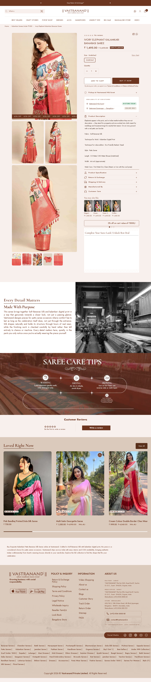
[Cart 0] (145, 11)
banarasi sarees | (8, 645)
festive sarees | (96, 660)
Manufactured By (95, 187)
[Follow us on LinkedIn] (146, 635)
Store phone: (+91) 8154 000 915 (116, 608)
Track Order (84, 603)
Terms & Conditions (113, 86)
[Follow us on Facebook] (125, 635)
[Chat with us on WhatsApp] (135, 11)
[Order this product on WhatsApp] (137, 34)
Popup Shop (47, 20)
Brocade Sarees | (81, 657)
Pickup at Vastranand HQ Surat (101, 92)
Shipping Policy (59, 586)
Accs (69, 20)
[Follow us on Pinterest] (135, 635)
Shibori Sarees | (40, 660)
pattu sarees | (6, 649)
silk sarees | (6, 664)
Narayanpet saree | (55, 645)
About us (83, 584)
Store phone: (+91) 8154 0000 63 (116, 597)
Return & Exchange (96, 177)
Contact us (83, 589)
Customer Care (94, 191)
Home (7, 26)
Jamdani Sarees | (109, 657)
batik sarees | (39, 645)
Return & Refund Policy (130, 86)
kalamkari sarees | (23, 649)
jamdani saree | (40, 649)
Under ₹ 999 (94, 20)
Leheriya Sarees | (25, 660)
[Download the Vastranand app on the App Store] (18, 591)
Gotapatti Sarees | (39, 657)
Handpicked (80, 20)
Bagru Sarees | (131, 653)
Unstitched (90, 60)
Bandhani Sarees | (8, 660)
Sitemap (82, 613)
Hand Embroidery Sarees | (60, 657)
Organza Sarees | (93, 649)
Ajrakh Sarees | (103, 653)
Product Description (96, 116)
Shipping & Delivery (96, 182)
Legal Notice (58, 601)
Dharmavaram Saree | (94, 645)
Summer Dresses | (87, 653)
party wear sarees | (79, 660)
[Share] (133, 34)
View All (141, 446)
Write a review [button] (96, 427)
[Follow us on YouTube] (141, 635)
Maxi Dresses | (44, 653)
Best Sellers (17, 20)
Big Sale (107, 20)
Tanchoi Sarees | (125, 657)
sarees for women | (132, 660)
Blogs (81, 594)
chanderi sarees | (24, 645)
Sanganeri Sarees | (22, 657)
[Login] (140, 11)
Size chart (135, 55)
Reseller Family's (59, 610)
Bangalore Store (123, 20)
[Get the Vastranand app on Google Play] (37, 591)
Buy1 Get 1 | (108, 649)
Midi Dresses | (57, 653)
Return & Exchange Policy (60, 580)
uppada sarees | (143, 645)
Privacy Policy (58, 596)
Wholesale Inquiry (60, 605)
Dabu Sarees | (6, 657)
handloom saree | (74, 649)
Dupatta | (22, 653)
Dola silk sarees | (112, 645)
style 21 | (146, 660)
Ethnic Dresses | (71, 653)
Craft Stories (32, 20)
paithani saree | (57, 649)
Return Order (85, 608)
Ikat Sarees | (95, 657)
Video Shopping (86, 580)
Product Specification (97, 173)
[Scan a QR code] (41, 11)
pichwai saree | (128, 645)
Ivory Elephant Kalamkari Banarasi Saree (48, 26)
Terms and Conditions (62, 591)
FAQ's (81, 618)
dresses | (52, 660)
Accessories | (64, 660)
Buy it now (126, 81)
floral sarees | (19, 664)
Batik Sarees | (144, 653)
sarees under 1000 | (113, 660)
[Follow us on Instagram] (130, 635)
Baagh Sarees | (117, 653)
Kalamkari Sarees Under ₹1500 (22, 26)
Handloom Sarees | (142, 657)
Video (136, 20)
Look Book (56, 615)
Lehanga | (32, 653)
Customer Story (86, 599)
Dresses (59, 20)
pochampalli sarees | (74, 645)
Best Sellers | (122, 649)
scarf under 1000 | (9, 653)
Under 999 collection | (140, 649)
